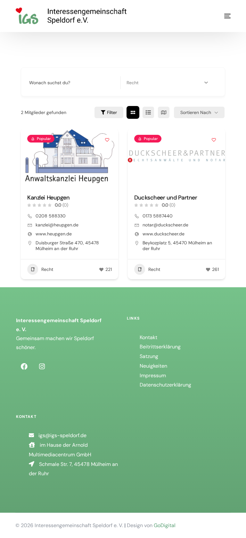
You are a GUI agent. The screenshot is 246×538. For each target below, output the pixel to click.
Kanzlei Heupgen (48, 197)
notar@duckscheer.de (165, 225)
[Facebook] (24, 366)
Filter (112, 112)
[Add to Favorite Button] (107, 139)
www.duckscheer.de (163, 234)
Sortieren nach (195, 112)
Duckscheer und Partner (165, 197)
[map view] (163, 112)
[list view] (148, 112)
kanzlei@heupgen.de (57, 225)
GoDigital (165, 525)
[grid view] (133, 112)
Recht (47, 269)
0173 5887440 (158, 216)
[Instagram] (42, 366)
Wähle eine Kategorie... (150, 83)
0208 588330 (51, 216)
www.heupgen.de (54, 234)
